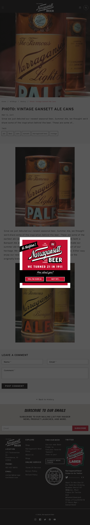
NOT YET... (55, 279)
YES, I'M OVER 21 (34, 279)
